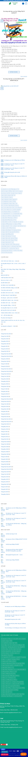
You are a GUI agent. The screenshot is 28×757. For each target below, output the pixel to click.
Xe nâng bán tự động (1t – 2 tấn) (8, 326)
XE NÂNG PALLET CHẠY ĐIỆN (8, 295)
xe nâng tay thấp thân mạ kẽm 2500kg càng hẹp (10, 244)
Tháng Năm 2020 (5, 454)
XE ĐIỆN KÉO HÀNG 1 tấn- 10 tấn (9, 300)
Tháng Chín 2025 (5, 336)
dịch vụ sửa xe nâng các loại (6, 207)
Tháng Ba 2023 (4, 391)
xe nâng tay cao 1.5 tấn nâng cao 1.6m (8, 677)
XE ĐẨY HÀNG (4, 282)
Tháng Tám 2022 (4, 406)
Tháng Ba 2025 (4, 346)
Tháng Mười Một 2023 (6, 371)
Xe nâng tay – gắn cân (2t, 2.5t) (8, 297)
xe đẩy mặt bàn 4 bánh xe (14, 248)
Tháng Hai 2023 (4, 393)
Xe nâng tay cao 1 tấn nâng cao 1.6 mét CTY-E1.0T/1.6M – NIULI (14, 164)
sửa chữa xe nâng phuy (16, 651)
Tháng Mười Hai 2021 (6, 419)
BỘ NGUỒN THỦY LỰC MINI (8, 310)
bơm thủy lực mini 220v (5, 193)
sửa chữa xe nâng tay (5, 653)
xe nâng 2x (3, 659)
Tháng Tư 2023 (4, 388)
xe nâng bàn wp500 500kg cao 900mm (8, 661)
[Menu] (2, 3)
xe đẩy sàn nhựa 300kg (18, 250)
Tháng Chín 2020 (5, 444)
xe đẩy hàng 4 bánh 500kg (16, 246)
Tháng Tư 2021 (4, 431)
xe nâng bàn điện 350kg (17, 213)
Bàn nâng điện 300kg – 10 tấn (8, 305)
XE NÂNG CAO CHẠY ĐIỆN (7, 285)
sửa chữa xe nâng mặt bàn (6, 651)
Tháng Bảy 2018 (4, 494)
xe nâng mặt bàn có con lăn (6, 221)
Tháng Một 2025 (5, 351)
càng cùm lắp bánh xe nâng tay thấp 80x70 (9, 199)
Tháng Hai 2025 (4, 348)
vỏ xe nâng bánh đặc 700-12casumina (8, 657)
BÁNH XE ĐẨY (4, 275)
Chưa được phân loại (6, 290)
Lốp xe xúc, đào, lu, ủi (6, 280)
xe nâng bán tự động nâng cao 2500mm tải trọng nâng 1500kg (12, 663)
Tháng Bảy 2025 (4, 341)
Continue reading (14, 135)
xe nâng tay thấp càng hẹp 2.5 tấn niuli (8, 236)
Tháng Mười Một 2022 (6, 399)
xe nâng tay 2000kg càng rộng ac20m (8, 673)
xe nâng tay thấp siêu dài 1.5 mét (7, 242)
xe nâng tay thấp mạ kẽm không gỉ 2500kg (9, 240)
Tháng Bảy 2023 (4, 381)
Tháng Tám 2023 (4, 378)
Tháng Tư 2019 (4, 486)
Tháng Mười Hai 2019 (6, 466)
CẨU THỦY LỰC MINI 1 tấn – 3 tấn (9, 261)
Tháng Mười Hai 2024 (6, 353)
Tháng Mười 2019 (5, 471)
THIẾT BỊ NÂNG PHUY (6, 277)
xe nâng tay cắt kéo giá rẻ (6, 683)
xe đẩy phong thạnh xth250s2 (6, 250)
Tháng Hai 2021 (4, 436)
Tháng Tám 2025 (4, 338)
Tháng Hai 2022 (4, 414)
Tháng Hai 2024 (4, 366)
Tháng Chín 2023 (5, 376)
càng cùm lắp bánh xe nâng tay (6, 197)
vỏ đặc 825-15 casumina (20, 657)
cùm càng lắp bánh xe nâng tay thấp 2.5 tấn (9, 203)
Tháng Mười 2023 (5, 373)
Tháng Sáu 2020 (4, 451)
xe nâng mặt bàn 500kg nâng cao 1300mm (9, 217)
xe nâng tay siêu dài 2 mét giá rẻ (18, 683)
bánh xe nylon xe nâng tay (17, 191)
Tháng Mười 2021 (5, 424)
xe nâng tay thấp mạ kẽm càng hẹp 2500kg (9, 238)
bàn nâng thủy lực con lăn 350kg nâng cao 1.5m (10, 189)
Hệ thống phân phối (11, 753)
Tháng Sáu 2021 (4, 429)
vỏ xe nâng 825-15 (15, 211)
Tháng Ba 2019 (4, 489)
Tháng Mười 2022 (5, 401)
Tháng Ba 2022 (4, 411)
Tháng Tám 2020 (4, 446)
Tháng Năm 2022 (5, 409)
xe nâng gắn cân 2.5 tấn (18, 665)
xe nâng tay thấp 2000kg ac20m (7, 234)
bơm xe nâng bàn (22, 638)
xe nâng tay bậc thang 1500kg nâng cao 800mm (10, 675)
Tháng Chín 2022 (5, 404)
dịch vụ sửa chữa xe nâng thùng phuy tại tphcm (9, 205)
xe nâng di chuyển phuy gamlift (7, 665)
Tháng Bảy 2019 (4, 479)
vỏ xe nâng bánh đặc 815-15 (6, 213)
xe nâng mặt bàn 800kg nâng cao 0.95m (8, 219)
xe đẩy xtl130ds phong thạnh (6, 252)
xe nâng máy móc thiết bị (5, 215)
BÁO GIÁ (23, 754)
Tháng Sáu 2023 (4, 383)
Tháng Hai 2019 (4, 491)
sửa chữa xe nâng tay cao (14, 653)
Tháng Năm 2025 (5, 343)
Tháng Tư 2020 (4, 456)
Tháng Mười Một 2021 (6, 421)
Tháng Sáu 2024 (4, 358)
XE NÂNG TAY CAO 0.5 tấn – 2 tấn (9, 292)
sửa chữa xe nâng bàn (16, 209)
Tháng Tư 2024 (4, 363)
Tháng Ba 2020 (4, 459)
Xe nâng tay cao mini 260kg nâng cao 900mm (14, 160)
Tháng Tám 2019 (4, 476)
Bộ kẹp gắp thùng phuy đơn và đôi (12, 172)
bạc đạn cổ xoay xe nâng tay (16, 193)
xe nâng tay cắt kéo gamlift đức (17, 681)
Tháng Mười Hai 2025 (6, 333)
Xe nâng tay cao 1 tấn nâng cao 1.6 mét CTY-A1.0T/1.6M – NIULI (14, 169)
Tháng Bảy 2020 (4, 449)
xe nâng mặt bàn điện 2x (21, 669)
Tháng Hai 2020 (4, 461)
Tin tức (18, 753)
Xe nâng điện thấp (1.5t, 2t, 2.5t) (8, 307)
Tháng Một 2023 (5, 396)
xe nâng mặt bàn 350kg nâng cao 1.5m (8, 669)
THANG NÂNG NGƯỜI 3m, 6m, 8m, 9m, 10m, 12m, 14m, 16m (13, 321)
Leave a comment (24, 76)
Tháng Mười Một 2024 (6, 356)
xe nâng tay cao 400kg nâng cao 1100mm (9, 679)
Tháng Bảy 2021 (4, 426)
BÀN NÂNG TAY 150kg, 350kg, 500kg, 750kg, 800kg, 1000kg (13, 270)
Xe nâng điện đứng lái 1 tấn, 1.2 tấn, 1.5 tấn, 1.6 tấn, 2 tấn (13, 264)
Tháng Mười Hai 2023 (6, 368)
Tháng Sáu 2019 (4, 481)
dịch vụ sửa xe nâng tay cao (6, 209)
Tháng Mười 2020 (5, 441)
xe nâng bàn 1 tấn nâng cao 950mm (13, 659)
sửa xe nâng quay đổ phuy (6, 211)
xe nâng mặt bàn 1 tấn (16, 215)
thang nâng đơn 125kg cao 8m (7, 655)
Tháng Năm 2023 (5, 386)
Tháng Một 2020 (5, 464)
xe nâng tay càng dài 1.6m (6, 681)
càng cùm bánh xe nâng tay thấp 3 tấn (8, 195)
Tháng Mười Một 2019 (6, 469)
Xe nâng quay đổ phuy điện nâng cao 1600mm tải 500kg (15, 177)
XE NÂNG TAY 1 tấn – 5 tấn (7, 302)
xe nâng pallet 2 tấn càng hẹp (17, 221)
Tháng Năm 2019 (5, 484)
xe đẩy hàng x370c (4, 248)
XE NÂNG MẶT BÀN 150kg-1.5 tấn (9, 287)
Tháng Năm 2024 (5, 361)
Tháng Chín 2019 (5, 474)
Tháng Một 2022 (5, 416)
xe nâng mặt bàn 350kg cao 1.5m (7, 667)
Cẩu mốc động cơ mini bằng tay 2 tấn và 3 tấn (15, 627)
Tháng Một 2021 (5, 439)
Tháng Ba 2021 (4, 434)
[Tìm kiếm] (23, 4)
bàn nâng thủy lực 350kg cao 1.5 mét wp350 (9, 638)
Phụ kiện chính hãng (5, 317)
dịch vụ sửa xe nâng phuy (17, 207)
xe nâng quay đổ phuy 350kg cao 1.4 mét (8, 671)
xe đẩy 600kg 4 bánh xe (5, 246)
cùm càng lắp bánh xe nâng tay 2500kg (8, 201)
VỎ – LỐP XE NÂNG (5, 315)
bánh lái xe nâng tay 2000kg (6, 191)
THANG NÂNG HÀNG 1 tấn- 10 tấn (9, 312)
